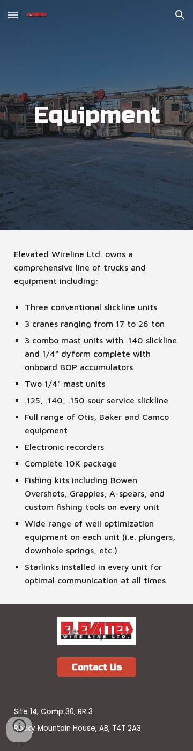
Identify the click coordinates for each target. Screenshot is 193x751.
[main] (96, 115)
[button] (13, 14)
